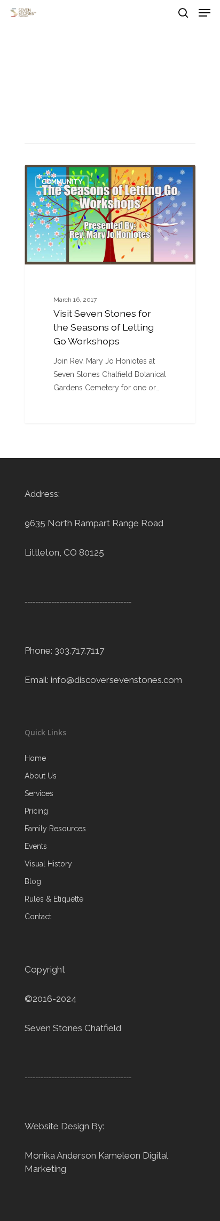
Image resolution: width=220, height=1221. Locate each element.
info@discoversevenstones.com (116, 679)
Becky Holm (64, 177)
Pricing (36, 811)
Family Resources (55, 828)
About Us (41, 776)
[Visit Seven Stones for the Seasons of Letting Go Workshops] (110, 294)
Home (35, 758)
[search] (183, 12)
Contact (38, 916)
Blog (33, 881)
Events (36, 846)
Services (39, 793)
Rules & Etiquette (54, 899)
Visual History (48, 863)
